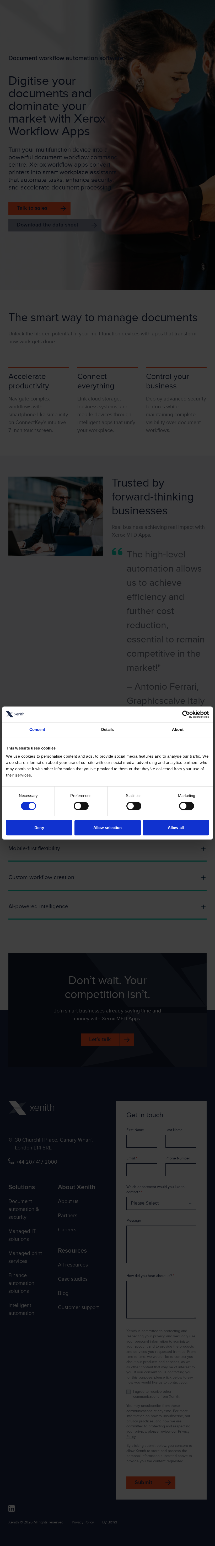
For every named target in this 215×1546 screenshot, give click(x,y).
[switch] (81, 806)
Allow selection (107, 827)
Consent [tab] (37, 729)
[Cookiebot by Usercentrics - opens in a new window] (186, 714)
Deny (39, 827)
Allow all (176, 827)
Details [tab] (107, 729)
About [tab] (178, 729)
